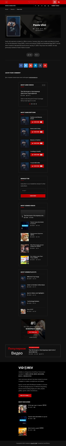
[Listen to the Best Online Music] (23, 287)
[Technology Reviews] (23, 303)
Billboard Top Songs (33, 277)
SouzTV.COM (34, 443)
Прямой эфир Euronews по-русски (37, 222)
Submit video (55, 5)
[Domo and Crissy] (25, 132)
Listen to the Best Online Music (36, 285)
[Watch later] (41, 5)
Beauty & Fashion (35, 140)
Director (13, 9)
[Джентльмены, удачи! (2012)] (23, 432)
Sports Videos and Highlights (35, 293)
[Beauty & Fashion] (25, 144)
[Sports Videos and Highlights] (23, 295)
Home (6, 9)
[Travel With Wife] (25, 166)
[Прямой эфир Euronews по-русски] (25, 226)
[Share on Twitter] (26, 65)
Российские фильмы (34, 347)
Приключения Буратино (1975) (36, 234)
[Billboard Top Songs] (23, 278)
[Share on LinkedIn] (35, 65)
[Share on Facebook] (21, 65)
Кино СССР (30, 309)
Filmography (40, 30)
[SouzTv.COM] (33, 2)
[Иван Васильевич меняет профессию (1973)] (25, 248)
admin (23, 95)
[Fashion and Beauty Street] (25, 121)
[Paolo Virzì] (13, 26)
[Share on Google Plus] (31, 65)
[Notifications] (45, 5)
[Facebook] (35, 5)
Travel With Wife (35, 163)
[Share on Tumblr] (40, 65)
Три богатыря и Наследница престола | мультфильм (30, 92)
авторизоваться (33, 77)
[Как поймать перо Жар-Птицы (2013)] (25, 260)
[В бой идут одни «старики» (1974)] (23, 409)
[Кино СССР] (23, 311)
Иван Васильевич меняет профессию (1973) (37, 245)
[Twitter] (38, 5)
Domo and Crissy (35, 128)
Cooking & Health (35, 151)
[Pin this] (45, 65)
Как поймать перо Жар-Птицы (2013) (36, 257)
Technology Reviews (33, 301)
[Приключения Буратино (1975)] (25, 237)
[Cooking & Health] (25, 155)
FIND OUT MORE (24, 395)
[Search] (59, 2)
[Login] (48, 5)
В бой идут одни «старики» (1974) (37, 405)
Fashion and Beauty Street (36, 118)
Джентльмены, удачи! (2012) (35, 428)
